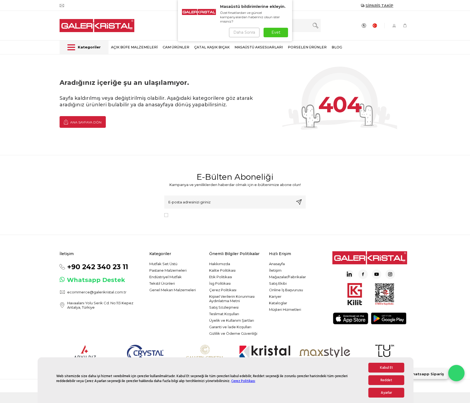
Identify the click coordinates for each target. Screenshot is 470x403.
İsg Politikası (220, 283)
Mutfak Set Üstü (163, 264)
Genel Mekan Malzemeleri (172, 290)
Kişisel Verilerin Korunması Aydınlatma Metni (232, 298)
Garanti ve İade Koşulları (230, 327)
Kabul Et (386, 368)
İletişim (275, 270)
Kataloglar (278, 303)
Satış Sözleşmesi (224, 307)
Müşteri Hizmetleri (285, 309)
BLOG (337, 47)
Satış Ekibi (278, 283)
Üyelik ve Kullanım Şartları (231, 320)
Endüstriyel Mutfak (165, 277)
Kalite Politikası (222, 270)
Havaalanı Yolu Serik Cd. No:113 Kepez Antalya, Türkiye (100, 305)
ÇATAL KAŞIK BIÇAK (212, 47)
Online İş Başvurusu (286, 290)
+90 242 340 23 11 (97, 267)
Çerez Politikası (243, 381)
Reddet (386, 380)
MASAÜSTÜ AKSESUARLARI (258, 47)
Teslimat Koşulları (224, 314)
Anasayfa (277, 264)
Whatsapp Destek (96, 279)
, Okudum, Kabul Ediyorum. (215, 215)
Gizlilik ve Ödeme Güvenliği (233, 333)
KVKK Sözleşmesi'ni (189, 215)
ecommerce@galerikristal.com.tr (96, 292)
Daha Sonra (244, 32)
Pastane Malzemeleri (168, 270)
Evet (275, 32)
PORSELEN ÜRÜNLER (307, 47)
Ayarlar (386, 393)
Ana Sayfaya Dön (85, 122)
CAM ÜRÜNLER (176, 47)
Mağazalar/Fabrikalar (287, 277)
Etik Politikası (220, 277)
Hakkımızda (219, 264)
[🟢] (456, 373)
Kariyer (275, 296)
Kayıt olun (299, 202)
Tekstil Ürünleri (162, 283)
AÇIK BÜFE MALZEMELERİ (134, 47)
